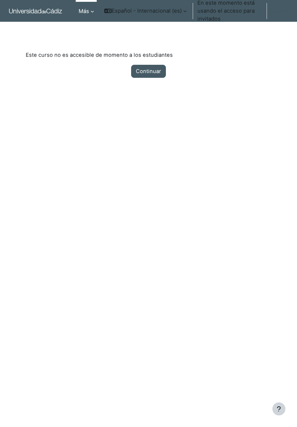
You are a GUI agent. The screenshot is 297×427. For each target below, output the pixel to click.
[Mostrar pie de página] (278, 408)
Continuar (148, 71)
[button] (145, 11)
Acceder (280, 11)
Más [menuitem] (84, 11)
